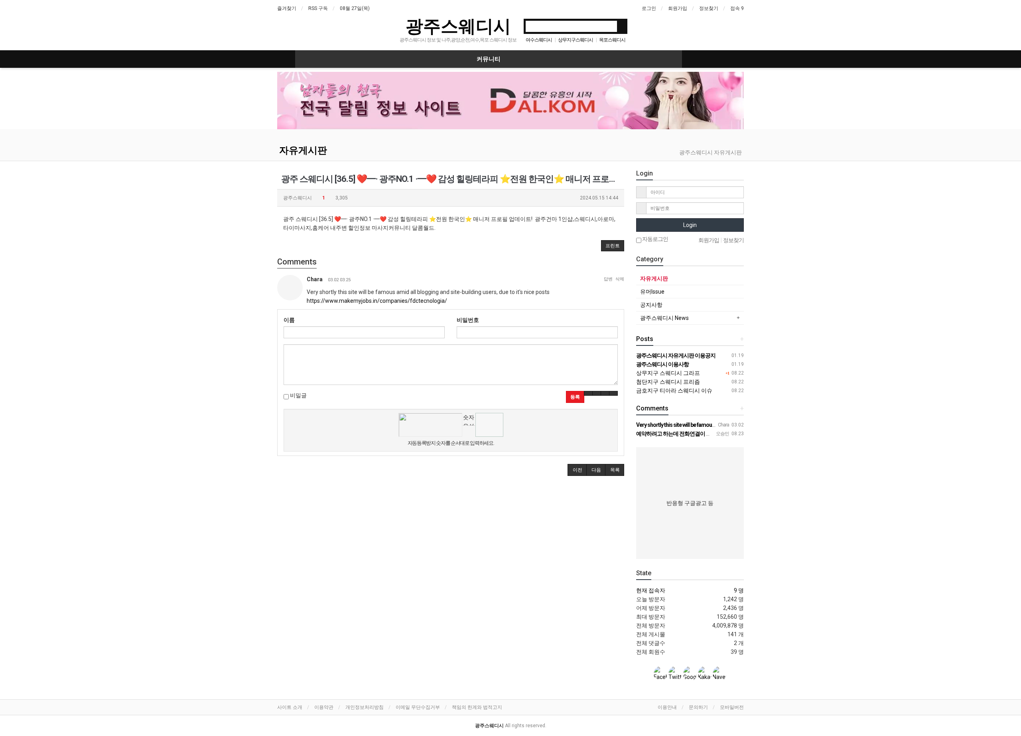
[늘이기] (605, 393)
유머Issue (652, 291)
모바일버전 (732, 707)
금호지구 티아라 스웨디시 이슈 (674, 390)
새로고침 (469, 431)
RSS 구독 (318, 8)
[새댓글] (596, 393)
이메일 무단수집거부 (418, 707)
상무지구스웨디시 (575, 40)
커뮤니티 (489, 59)
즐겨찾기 (286, 8)
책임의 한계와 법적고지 (477, 707)
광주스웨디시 (458, 25)
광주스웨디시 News (664, 318)
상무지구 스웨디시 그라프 (668, 373)
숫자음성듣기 (468, 419)
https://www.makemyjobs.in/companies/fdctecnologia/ (377, 301)
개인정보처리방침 (364, 707)
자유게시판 (303, 150)
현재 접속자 (650, 590)
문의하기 (698, 707)
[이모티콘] (588, 393)
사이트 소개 (289, 707)
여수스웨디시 (539, 40)
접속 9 (737, 8)
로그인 (649, 8)
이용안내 (667, 707)
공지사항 (651, 305)
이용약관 (323, 707)
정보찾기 (708, 8)
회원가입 (677, 8)
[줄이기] (613, 393)
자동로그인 (654, 239)
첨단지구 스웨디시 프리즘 (668, 382)
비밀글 (298, 395)
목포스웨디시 (612, 40)
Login (690, 225)
